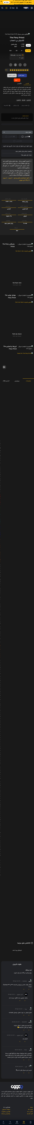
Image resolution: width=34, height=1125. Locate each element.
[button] (17, 132)
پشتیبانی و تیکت (5, 1114)
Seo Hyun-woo (17, 285)
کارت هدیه (30, 1114)
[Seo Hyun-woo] (17, 266)
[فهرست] (32, 8)
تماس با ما (30, 1112)
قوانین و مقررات (5, 1112)
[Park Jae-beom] (17, 317)
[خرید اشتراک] (6, 8)
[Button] (2, 8)
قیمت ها (30, 1109)
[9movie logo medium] (26, 8)
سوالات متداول (6, 1109)
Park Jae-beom (17, 336)
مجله (31, 1107)
